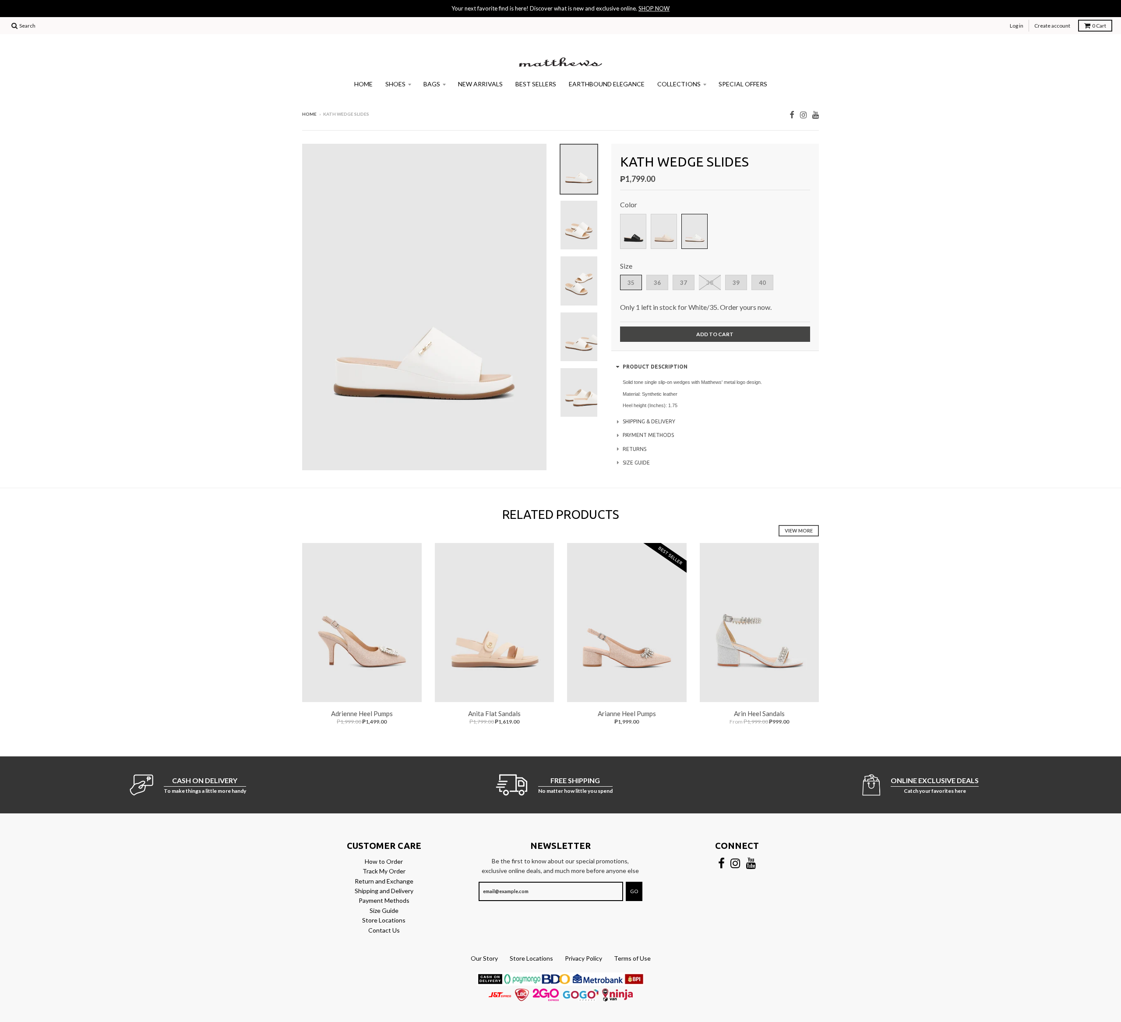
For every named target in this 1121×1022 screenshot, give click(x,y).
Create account (1052, 25)
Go (634, 891)
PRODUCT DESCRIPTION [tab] (655, 366)
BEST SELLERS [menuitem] (535, 84)
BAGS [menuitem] (431, 84)
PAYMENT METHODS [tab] (648, 435)
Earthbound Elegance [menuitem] (607, 84)
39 (736, 282)
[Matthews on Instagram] (803, 114)
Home (309, 114)
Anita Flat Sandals (494, 713)
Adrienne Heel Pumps (362, 713)
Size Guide (384, 910)
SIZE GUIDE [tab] (636, 462)
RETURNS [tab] (634, 449)
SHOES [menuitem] (395, 84)
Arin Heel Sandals (759, 713)
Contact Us (384, 930)
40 (762, 282)
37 (683, 282)
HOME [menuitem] (363, 84)
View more (799, 530)
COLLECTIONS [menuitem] (679, 84)
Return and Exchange (384, 881)
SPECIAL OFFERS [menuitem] (743, 84)
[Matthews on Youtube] (815, 114)
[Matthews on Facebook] (792, 114)
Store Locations (383, 920)
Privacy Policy (583, 958)
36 (657, 282)
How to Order (384, 861)
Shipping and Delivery (384, 890)
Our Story (484, 958)
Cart (1099, 25)
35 (631, 282)
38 (709, 282)
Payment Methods (384, 900)
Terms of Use (632, 958)
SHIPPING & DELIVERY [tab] (649, 421)
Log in (1016, 25)
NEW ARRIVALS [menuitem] (480, 84)
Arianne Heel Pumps (627, 713)
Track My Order (384, 871)
